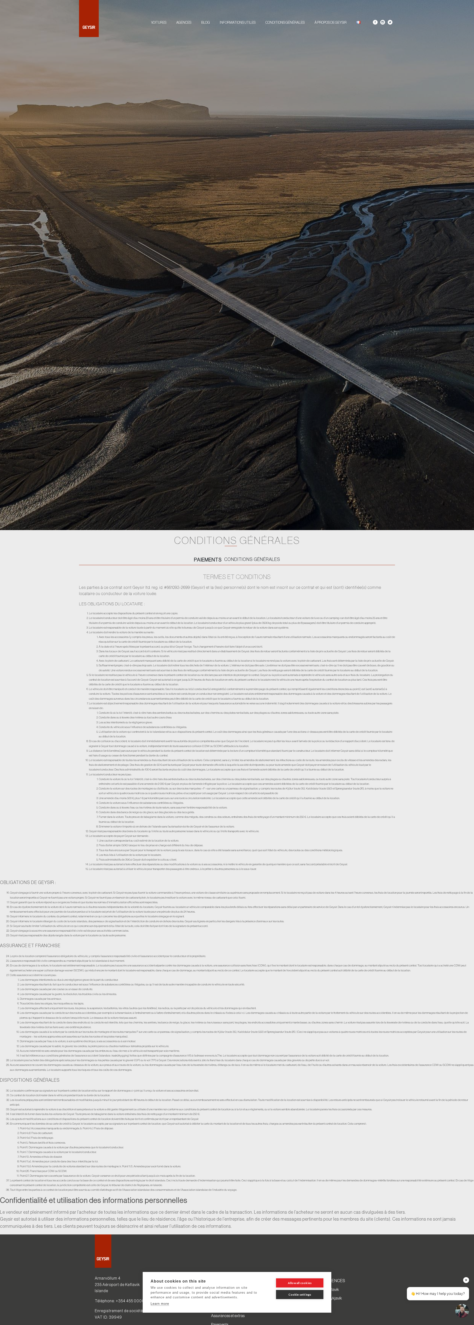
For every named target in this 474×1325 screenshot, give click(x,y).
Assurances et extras (228, 1315)
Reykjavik (334, 1298)
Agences (183, 22)
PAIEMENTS (208, 559)
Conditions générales (285, 22)
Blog (205, 22)
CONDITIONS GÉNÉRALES (252, 559)
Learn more (160, 1304)
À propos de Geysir (331, 22)
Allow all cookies (300, 1283)
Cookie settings (299, 1294)
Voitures (158, 22)
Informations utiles (238, 22)
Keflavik (332, 1289)
